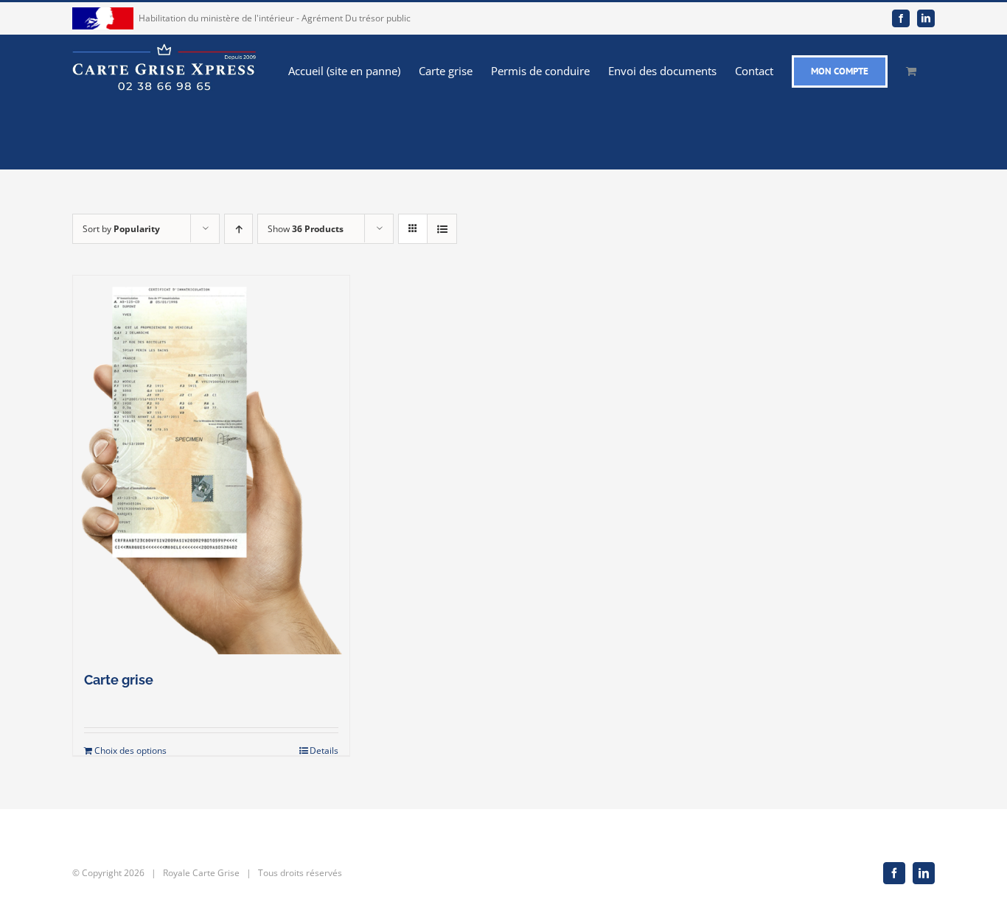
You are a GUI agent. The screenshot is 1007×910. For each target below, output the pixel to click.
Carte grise (118, 679)
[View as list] (442, 228)
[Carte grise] (211, 465)
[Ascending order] (238, 229)
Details (324, 750)
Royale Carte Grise (201, 873)
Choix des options (130, 750)
